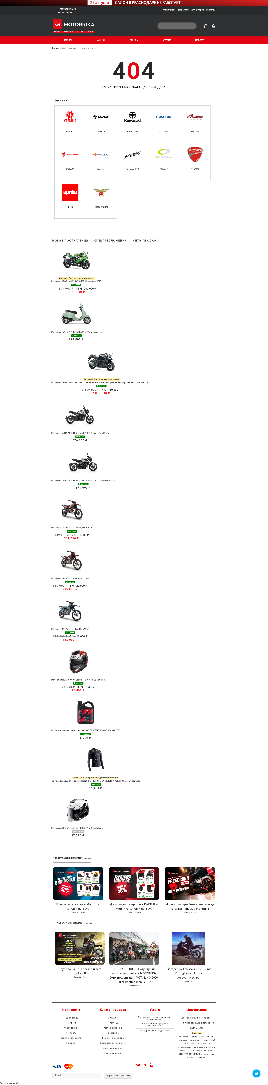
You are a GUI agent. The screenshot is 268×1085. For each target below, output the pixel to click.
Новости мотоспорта (69, 922)
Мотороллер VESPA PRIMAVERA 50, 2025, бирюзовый (76, 332)
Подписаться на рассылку (118, 1076)
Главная (55, 48)
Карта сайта (197, 1028)
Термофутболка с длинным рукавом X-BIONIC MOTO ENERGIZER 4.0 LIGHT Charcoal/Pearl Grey (95, 781)
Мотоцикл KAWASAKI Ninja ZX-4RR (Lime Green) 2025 (76, 281)
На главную (71, 1010)
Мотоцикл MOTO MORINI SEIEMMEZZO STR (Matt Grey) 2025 (80, 433)
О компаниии (71, 1028)
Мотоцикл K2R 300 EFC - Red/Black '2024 (70, 578)
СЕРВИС (167, 40)
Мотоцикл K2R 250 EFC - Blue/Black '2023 (70, 629)
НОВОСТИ (200, 40)
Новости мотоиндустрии (67, 858)
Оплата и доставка (113, 1048)
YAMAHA (113, 1023)
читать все (86, 858)
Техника (60, 101)
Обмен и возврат (113, 1053)
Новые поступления (70, 240)
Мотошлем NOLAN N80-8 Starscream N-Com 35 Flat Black (78, 680)
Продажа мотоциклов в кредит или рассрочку (155, 1018)
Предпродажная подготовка (154, 1031)
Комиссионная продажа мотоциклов (155, 1025)
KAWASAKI (113, 1018)
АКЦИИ (101, 40)
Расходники (113, 1033)
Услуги (155, 1010)
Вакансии (71, 1043)
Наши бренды (71, 1018)
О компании (168, 10)
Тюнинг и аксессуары (113, 1038)
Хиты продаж (145, 240)
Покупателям (183, 10)
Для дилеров (198, 10)
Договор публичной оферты (196, 1018)
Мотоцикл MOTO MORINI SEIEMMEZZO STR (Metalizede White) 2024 (83, 481)
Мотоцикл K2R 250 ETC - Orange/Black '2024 (71, 528)
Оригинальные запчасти (113, 1043)
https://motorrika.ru (189, 1054)
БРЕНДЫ (134, 40)
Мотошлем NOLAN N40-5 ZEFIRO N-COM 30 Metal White (78, 828)
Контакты (210, 10)
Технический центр (71, 1038)
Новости (71, 1023)
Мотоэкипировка (113, 1028)
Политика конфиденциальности (197, 1023)
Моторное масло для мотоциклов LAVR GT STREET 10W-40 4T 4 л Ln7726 (85, 730)
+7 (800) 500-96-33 (67, 9)
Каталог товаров (113, 1010)
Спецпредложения (110, 240)
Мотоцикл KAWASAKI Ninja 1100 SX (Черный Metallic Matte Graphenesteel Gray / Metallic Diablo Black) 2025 (101, 382)
